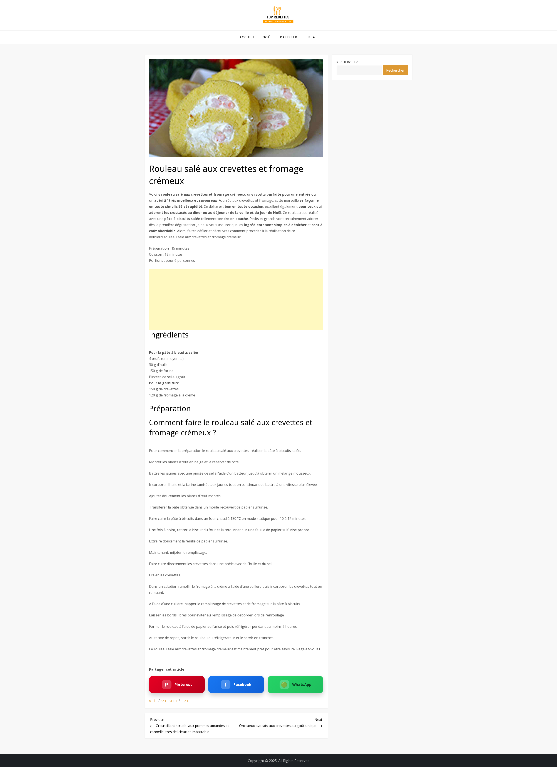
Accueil (247, 37)
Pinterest (178, 684)
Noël (267, 37)
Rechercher (347, 62)
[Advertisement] (236, 299)
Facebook (238, 684)
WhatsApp (296, 684)
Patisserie (290, 37)
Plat (313, 37)
